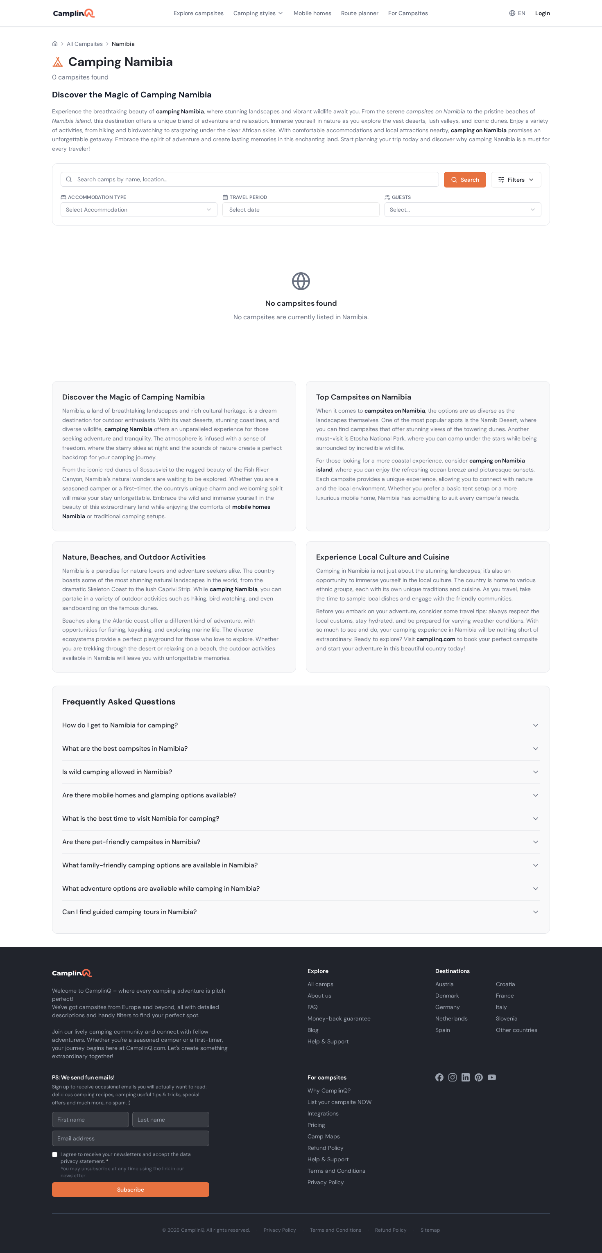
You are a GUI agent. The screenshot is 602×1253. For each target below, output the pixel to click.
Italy (501, 1007)
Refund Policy (326, 1147)
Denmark (447, 995)
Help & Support (328, 1041)
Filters (516, 179)
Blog (313, 1030)
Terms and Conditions (336, 1170)
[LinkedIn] (466, 1077)
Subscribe (130, 1189)
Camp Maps (324, 1136)
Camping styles (254, 13)
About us (319, 995)
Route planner (359, 13)
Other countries (516, 1030)
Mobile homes (312, 13)
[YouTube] (492, 1077)
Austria (444, 984)
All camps (320, 984)
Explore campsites (199, 13)
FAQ (313, 1007)
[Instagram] (452, 1077)
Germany (447, 1007)
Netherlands (451, 1018)
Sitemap (430, 1230)
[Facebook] (439, 1077)
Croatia (505, 984)
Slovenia (507, 1018)
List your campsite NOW (340, 1102)
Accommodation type (97, 197)
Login (542, 13)
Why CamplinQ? (329, 1090)
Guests (401, 197)
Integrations (323, 1113)
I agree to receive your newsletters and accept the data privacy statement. (126, 1165)
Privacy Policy (326, 1182)
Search (470, 179)
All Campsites (85, 43)
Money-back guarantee (339, 1018)
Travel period (248, 197)
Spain (442, 1030)
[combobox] (139, 209)
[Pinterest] (479, 1077)
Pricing (316, 1125)
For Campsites (408, 13)
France (505, 995)
